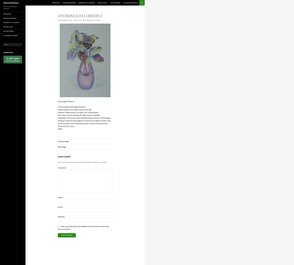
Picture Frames (115, 2)
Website (61, 217)
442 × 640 (78, 20)
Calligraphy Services (130, 2)
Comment (62, 168)
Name (61, 197)
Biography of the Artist (87, 2)
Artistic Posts (102, 2)
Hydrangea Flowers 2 (93, 20)
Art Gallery (56, 2)
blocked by (14, 60)
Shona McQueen (11, 2)
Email (60, 207)
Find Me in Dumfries (69, 2)
